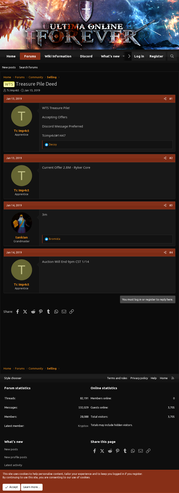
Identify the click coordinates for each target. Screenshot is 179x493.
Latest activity (13, 464)
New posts (9, 67)
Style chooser (12, 378)
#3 (171, 205)
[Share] (165, 98)
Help (154, 378)
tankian (21, 237)
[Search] (172, 56)
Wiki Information (58, 56)
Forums (30, 56)
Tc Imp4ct (13, 90)
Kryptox (83, 425)
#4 (171, 252)
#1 (171, 98)
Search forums (28, 67)
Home (11, 56)
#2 (171, 158)
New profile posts (15, 457)
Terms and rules (117, 378)
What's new (110, 56)
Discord (86, 56)
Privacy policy (139, 378)
